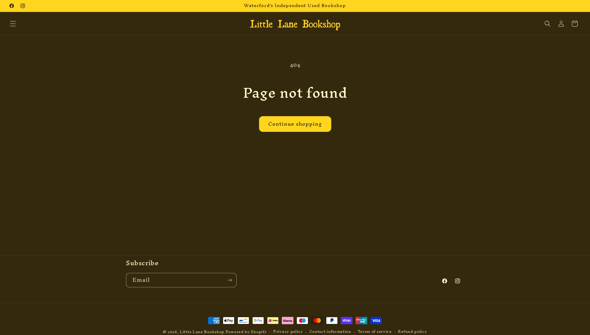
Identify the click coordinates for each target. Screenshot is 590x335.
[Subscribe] (229, 280)
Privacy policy (288, 332)
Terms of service (375, 332)
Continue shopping (295, 124)
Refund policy (412, 332)
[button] (13, 23)
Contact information (330, 332)
